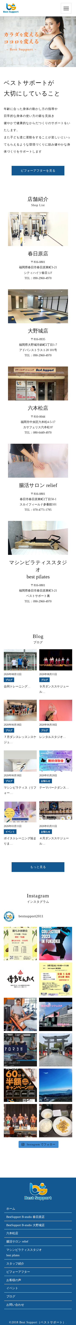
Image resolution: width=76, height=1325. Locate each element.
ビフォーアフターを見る (38, 170)
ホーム (10, 1208)
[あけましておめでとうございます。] (55, 1085)
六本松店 (12, 1233)
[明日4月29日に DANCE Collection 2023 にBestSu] (55, 943)
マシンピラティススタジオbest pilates (24, 1252)
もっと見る (38, 867)
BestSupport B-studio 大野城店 (25, 1225)
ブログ (10, 1296)
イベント (12, 1288)
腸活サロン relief (17, 1241)
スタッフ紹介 (15, 1263)
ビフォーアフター (18, 1271)
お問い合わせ (15, 1304)
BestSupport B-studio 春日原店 (25, 1217)
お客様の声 (13, 1280)
